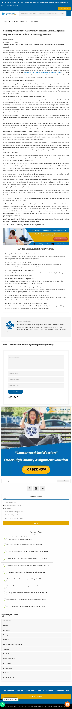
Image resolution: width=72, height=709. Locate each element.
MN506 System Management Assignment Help (19, 270)
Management (7, 635)
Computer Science (9, 658)
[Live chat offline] (67, 704)
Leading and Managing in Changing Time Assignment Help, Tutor (27, 593)
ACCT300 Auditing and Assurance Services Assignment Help (26, 606)
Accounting (6, 621)
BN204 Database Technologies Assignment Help (20, 279)
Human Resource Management (13, 644)
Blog (59, 706)
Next (16, 42)
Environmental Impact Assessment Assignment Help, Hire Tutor (27, 558)
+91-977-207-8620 (32, 21)
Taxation (6, 649)
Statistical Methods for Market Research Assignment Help (25, 544)
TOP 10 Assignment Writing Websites (20, 539)
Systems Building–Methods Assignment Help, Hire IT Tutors (25, 579)
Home (5, 21)
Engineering (7, 663)
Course (11, 40)
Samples (55, 706)
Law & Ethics (7, 654)
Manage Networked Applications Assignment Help (21, 254)
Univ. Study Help (48, 706)
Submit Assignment (17, 21)
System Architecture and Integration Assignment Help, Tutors (26, 599)
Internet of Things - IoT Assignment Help (18, 262)
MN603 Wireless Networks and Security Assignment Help (23, 287)
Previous (6, 42)
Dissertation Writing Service (14, 512)
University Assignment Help (14, 518)
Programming (7, 668)
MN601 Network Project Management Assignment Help (27, 225)
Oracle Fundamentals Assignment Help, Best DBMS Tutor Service (27, 551)
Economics (6, 630)
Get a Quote (64, 8)
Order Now (36, 523)
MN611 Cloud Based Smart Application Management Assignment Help (27, 295)
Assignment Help (10, 502)
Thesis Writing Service (12, 515)
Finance (5, 625)
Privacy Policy (64, 706)
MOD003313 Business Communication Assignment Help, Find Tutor (28, 565)
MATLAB (6, 673)
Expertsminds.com (15, 706)
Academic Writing (8, 677)
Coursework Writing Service (13, 505)
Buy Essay (8, 508)
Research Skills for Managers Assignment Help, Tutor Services (26, 586)
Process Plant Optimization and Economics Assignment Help (26, 572)
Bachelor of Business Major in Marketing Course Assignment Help (26, 303)
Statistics (6, 639)
